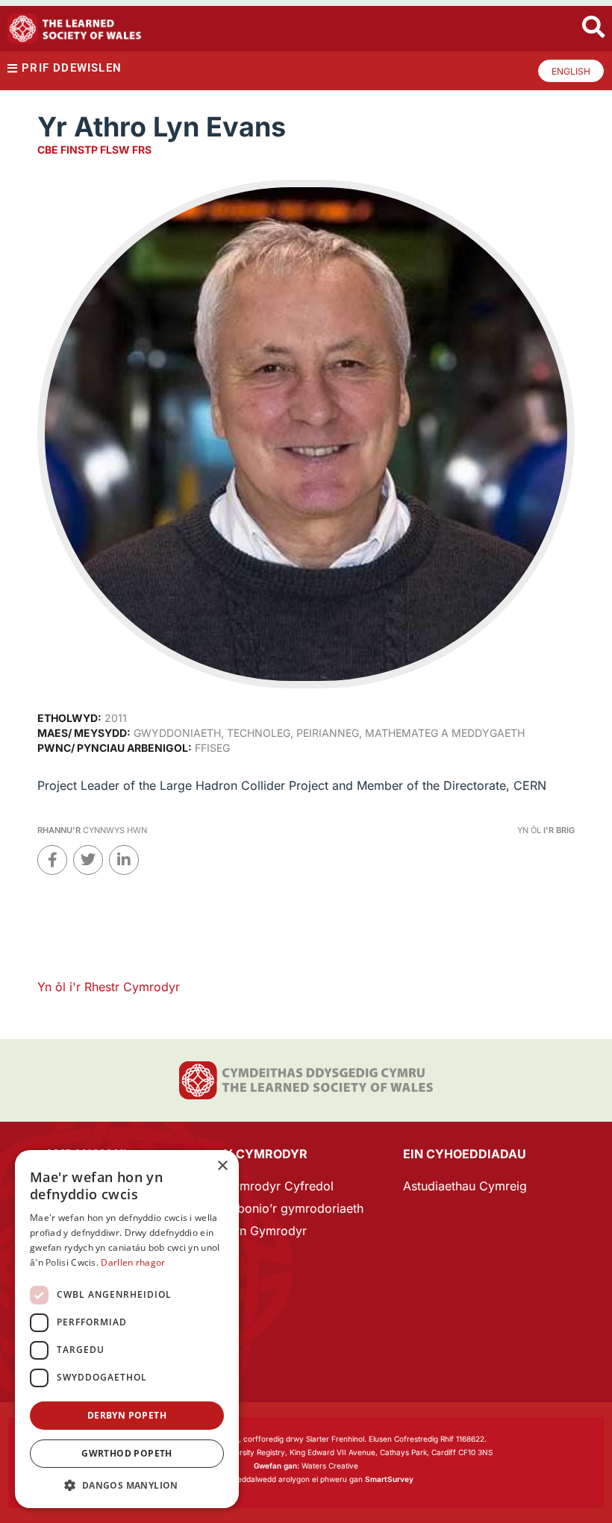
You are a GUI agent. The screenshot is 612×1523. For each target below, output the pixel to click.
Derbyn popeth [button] (126, 1415)
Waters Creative (306, 1465)
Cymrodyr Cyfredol (279, 1185)
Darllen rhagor (133, 1262)
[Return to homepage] (74, 28)
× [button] (222, 1166)
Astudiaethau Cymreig (465, 1185)
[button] (127, 1485)
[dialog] (127, 1329)
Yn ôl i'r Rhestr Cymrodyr (108, 986)
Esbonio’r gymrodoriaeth (293, 1208)
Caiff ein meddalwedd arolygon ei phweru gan (306, 1479)
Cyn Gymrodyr (265, 1230)
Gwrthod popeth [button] (126, 1453)
